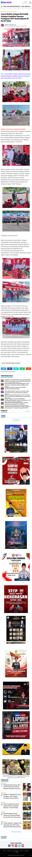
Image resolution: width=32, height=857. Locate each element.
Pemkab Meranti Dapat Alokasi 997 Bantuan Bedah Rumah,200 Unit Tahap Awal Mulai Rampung (12, 816)
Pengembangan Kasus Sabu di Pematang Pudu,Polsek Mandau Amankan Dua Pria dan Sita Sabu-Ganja (12, 787)
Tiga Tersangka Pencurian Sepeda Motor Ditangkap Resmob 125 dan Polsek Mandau (11, 806)
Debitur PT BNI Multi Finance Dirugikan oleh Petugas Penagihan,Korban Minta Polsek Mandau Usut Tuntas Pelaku (12, 798)
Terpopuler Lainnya (16, 831)
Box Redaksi (16, 850)
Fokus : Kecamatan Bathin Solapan (9, 11)
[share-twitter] (16, 368)
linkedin (21, 850)
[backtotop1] (30, 855)
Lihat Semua (16, 420)
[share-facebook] (9, 368)
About (4, 850)
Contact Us (9, 850)
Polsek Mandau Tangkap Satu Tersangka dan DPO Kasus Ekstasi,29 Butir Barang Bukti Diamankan (12, 825)
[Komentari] (28, 368)
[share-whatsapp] (22, 368)
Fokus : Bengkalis (25, 6)
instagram (26, 850)
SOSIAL (17, 852)
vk (13, 852)
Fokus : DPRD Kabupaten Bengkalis (11, 6)
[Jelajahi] (30, 2)
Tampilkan (27, 411)
